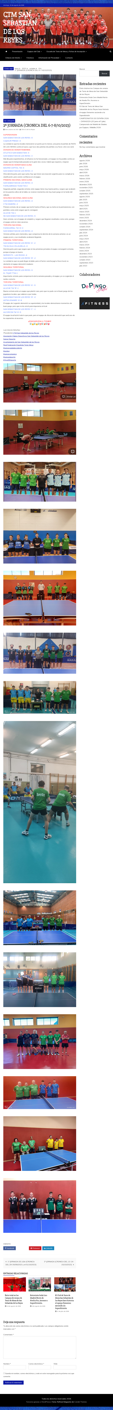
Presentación (17, 51)
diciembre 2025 (85, 184)
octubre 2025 (84, 190)
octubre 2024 (84, 227)
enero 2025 (84, 217)
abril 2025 (83, 208)
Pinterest (36, 1248)
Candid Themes (80, 1402)
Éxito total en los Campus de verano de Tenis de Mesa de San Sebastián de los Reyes (14, 1299)
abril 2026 (83, 172)
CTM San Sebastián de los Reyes (20, 27)
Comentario (8, 1334)
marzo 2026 (84, 175)
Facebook (10, 1248)
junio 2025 (83, 202)
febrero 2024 (84, 248)
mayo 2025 (84, 205)
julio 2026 (83, 163)
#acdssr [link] (6, 351)
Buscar (82, 69)
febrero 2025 (84, 214)
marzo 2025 (84, 211)
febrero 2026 (84, 178)
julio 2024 (83, 232)
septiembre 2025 (86, 193)
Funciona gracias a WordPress (38, 1402)
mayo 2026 (84, 169)
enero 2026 (84, 181)
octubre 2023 (84, 260)
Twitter (23, 1248)
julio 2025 (83, 199)
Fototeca (30, 58)
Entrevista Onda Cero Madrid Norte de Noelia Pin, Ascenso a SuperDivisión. (38, 1299)
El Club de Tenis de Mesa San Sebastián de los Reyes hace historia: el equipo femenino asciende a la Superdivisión (64, 1301)
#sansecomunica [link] (10, 354)
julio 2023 (83, 266)
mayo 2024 (84, 239)
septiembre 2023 (86, 263)
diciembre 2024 (85, 220)
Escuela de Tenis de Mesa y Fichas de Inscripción (66, 51)
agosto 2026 (84, 160)
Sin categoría (9, 121)
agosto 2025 (84, 196)
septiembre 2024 (86, 230)
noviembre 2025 (86, 187)
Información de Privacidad (49, 58)
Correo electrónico (36, 1364)
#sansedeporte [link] (9, 357)
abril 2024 (83, 242)
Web (55, 1364)
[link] (26, 333)
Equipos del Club (33, 51)
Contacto (69, 58)
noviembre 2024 (86, 224)
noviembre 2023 (86, 257)
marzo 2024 (84, 245)
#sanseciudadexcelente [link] (12, 348)
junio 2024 (83, 235)
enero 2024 (84, 251)
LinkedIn (49, 1248)
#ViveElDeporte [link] (9, 360)
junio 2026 (83, 166)
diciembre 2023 (85, 254)
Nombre (7, 1364)
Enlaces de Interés (13, 58)
